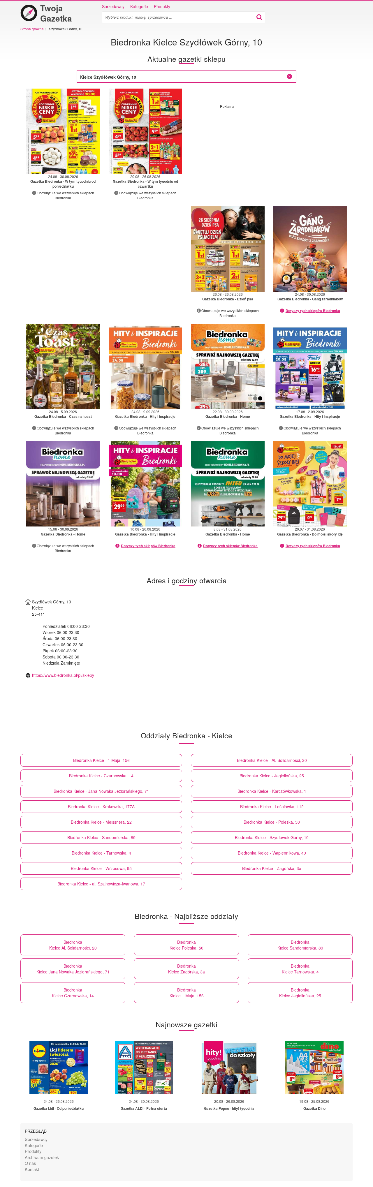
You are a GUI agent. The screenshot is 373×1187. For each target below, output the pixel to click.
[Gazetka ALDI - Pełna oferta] (144, 1067)
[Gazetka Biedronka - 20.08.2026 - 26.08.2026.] (145, 131)
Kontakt (32, 1169)
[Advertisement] (269, 149)
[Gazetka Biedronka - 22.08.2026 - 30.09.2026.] (228, 366)
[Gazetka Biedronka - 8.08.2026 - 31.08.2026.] (228, 483)
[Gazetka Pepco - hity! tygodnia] (229, 1067)
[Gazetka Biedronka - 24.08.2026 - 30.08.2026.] (63, 131)
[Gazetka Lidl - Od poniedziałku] (58, 1067)
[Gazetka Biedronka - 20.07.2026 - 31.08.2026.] (310, 483)
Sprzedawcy (113, 6)
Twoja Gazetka (56, 13)
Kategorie (139, 6)
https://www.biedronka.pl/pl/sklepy (63, 675)
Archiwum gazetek (42, 1157)
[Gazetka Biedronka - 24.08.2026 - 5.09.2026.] (63, 366)
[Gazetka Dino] (314, 1067)
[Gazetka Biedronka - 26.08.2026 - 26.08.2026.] (228, 249)
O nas (30, 1163)
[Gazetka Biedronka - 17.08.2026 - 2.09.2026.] (310, 366)
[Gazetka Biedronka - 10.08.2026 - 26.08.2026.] (145, 483)
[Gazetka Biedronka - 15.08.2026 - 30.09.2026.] (63, 483)
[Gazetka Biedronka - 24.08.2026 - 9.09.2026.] (145, 366)
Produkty (162, 6)
